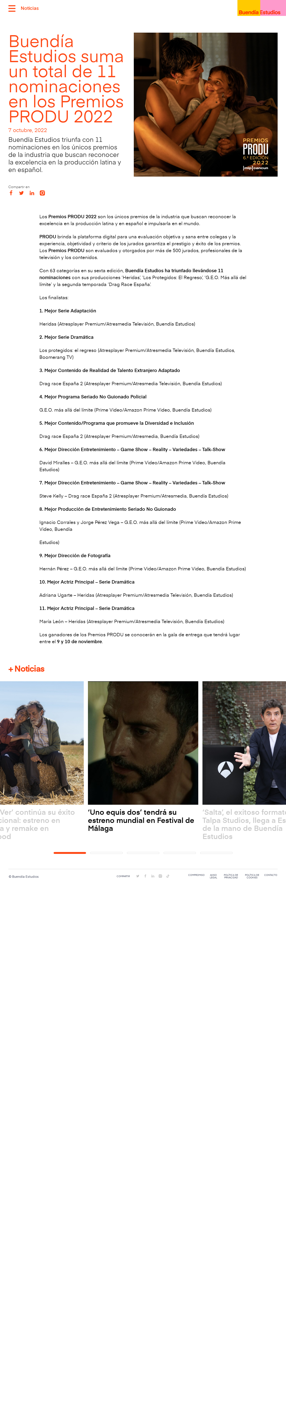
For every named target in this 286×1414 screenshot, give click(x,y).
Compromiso (196, 875)
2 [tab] (106, 853)
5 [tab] (216, 853)
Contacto (270, 875)
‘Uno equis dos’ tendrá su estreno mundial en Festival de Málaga (141, 820)
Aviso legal (213, 876)
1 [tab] (70, 853)
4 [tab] (180, 853)
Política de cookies (252, 876)
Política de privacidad (231, 876)
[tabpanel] (143, 756)
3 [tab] (143, 853)
